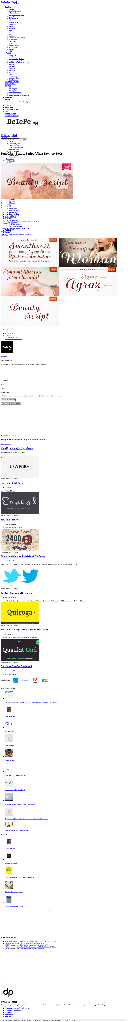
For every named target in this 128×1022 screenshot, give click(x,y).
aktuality (11, 9)
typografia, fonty (14, 17)
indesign (11, 64)
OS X (10, 72)
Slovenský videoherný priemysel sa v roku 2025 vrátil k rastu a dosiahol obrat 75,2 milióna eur (31, 702)
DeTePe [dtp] (9, 2)
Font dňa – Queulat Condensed (16, 666)
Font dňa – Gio (9, 731)
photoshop (12, 66)
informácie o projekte (13, 1010)
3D (9, 34)
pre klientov (12, 57)
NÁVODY (8, 53)
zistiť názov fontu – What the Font (19, 95)
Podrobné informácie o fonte (10, 228)
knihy (10, 30)
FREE (10, 51)
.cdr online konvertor (15, 92)
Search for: (4, 137)
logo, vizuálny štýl (14, 18)
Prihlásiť (8, 105)
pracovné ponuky (14, 45)
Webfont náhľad (6, 231)
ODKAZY (8, 86)
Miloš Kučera (10, 159)
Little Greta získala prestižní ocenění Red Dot (17, 830)
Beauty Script (9, 333)
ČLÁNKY (8, 7)
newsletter (9, 1014)
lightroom (12, 70)
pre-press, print (13, 22)
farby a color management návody (19, 62)
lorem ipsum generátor (15, 94)
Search (23, 139)
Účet (6, 112)
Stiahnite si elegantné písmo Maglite (15, 790)
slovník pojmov (13, 80)
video (10, 43)
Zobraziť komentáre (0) (11, 403)
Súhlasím (71, 1020)
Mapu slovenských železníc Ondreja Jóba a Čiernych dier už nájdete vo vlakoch (26, 819)
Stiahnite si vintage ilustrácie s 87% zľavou (23, 556)
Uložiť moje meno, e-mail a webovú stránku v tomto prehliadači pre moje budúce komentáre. (32, 396)
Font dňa (7, 335)
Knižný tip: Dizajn (10, 716)
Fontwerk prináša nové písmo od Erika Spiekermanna (20, 804)
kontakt (8, 1017)
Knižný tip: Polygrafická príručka (14, 892)
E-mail (3, 388)
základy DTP (12, 55)
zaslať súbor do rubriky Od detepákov (20, 102)
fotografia (12, 28)
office (10, 74)
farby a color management (16, 15)
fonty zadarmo (13, 76)
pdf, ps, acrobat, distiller (16, 59)
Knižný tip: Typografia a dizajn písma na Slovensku (19, 877)
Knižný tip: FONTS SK (10, 745)
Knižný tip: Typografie (11, 863)
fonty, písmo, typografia (16, 61)
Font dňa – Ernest (9, 520)
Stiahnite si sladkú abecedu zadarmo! (15, 775)
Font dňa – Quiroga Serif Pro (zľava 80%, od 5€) (25, 630)
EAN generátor (13, 88)
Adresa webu (5, 392)
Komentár (4, 381)
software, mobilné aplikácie (17, 37)
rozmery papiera (14, 78)
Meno (3, 384)
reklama (8, 1012)
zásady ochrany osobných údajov (17, 1008)
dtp (10, 20)
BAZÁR (7, 100)
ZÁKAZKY (11, 49)
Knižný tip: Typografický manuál (14, 906)
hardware (11, 36)
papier (11, 26)
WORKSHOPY (9, 98)
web (10, 32)
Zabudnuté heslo (11, 109)
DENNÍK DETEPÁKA (12, 82)
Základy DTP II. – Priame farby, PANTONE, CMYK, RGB (37, 941)
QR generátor (12, 90)
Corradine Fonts (13, 223)
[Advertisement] (64, 420)
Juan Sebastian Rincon (14, 221)
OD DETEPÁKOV (10, 84)
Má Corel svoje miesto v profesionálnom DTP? (32, 943)
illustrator (12, 68)
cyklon (7, 943)
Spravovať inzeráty (12, 116)
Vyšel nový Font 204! (10, 760)
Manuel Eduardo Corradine (30, 221)
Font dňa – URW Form (12, 483)
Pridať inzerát (10, 114)
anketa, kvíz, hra (14, 13)
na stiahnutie (13, 39)
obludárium (12, 41)
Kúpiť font (4, 235)
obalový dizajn (13, 24)
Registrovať (9, 107)
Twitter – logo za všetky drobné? (17, 593)
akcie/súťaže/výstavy (15, 11)
